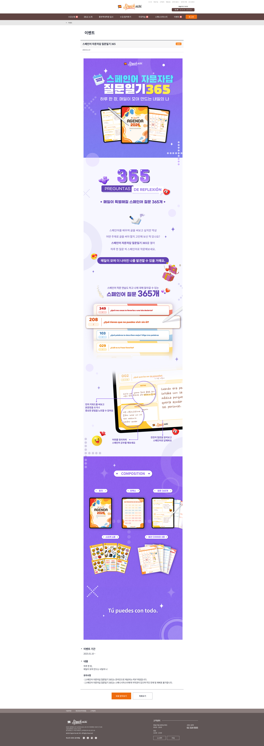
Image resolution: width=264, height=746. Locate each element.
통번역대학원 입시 (106, 16)
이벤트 (176, 16)
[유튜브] (96, 738)
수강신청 (71, 16)
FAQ (173, 738)
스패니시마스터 (161, 16)
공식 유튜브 (191, 2)
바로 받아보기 (121, 696)
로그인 (150, 2)
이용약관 (68, 711)
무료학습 (142, 16)
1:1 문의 (159, 738)
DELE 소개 (88, 16)
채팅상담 (168, 2)
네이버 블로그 (175, 2)
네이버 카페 (184, 2)
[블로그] (88, 738)
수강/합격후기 (125, 16)
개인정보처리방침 (80, 711)
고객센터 (162, 2)
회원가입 (156, 2)
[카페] (92, 738)
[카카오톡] (83, 738)
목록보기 (142, 696)
